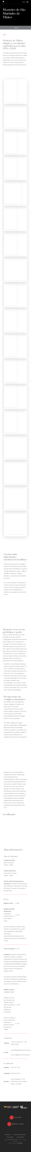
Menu (16, 27)
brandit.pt (20, 1143)
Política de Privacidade (19, 1134)
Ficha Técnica (10, 1137)
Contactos (7, 1134)
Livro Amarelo (20, 1137)
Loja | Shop (17, 1117)
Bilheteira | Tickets (18, 1124)
